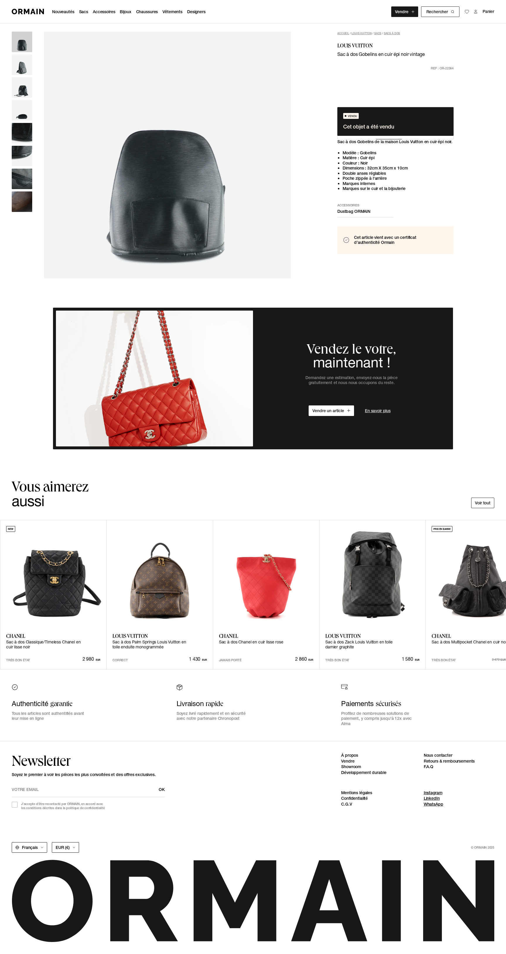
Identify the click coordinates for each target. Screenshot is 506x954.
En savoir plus (378, 410)
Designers (196, 11)
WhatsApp (433, 804)
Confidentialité (354, 798)
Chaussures (147, 11)
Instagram (433, 792)
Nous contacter (438, 755)
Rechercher (437, 11)
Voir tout (482, 503)
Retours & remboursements (449, 761)
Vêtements (172, 11)
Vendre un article (328, 410)
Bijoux (125, 11)
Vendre (401, 11)
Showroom (351, 766)
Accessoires (104, 11)
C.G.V (346, 804)
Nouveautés (63, 11)
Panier (488, 11)
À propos (349, 755)
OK (162, 789)
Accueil (343, 33)
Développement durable (363, 772)
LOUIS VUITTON (361, 33)
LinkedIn (432, 798)
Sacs (83, 11)
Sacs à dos (392, 33)
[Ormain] (28, 11)
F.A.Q (428, 766)
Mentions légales (356, 792)
